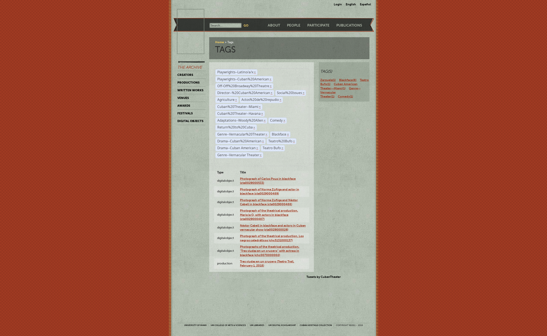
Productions (188, 82)
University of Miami (195, 325)
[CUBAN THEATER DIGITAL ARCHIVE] (186, 14)
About (274, 25)
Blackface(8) (347, 80)
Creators (185, 75)
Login (338, 4)
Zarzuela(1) (328, 80)
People (293, 25)
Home (219, 42)
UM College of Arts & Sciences (228, 325)
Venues (183, 98)
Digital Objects (190, 121)
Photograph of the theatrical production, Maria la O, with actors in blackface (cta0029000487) (269, 215)
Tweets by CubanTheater (323, 277)
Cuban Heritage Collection (316, 325)
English (351, 4)
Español (365, 4)
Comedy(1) (345, 96)
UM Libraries (257, 325)
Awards (183, 105)
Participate (318, 25)
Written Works (190, 90)
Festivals (185, 113)
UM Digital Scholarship (282, 325)
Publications (349, 25)
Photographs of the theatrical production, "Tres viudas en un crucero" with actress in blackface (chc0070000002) (269, 251)
